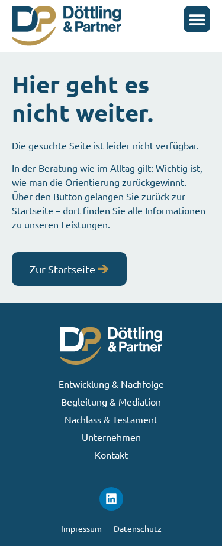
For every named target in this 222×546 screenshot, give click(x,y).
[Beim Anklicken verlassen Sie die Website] (111, 499)
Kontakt (111, 454)
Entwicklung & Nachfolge (111, 384)
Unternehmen (111, 437)
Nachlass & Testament (111, 419)
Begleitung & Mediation (111, 401)
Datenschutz (138, 528)
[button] (197, 19)
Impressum (81, 528)
